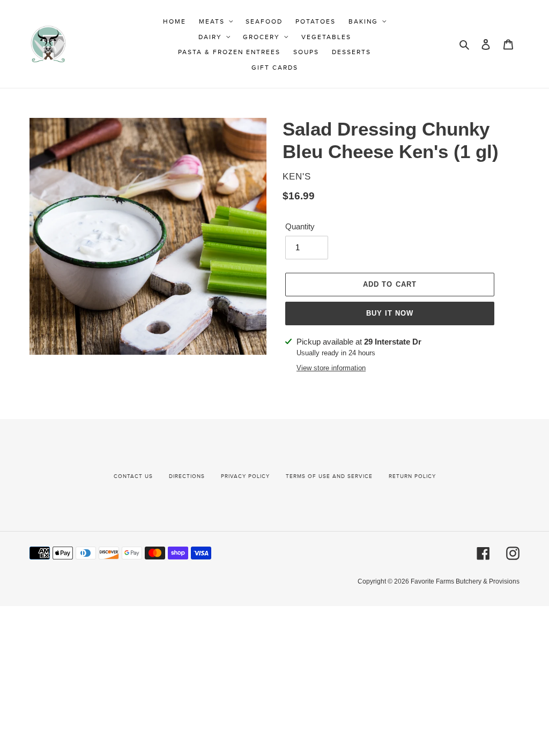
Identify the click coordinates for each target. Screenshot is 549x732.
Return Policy (412, 476)
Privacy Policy (245, 476)
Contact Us (133, 476)
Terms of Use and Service (329, 476)
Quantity (300, 226)
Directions (187, 476)
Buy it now (389, 313)
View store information (331, 368)
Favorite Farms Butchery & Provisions (465, 581)
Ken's (297, 176)
